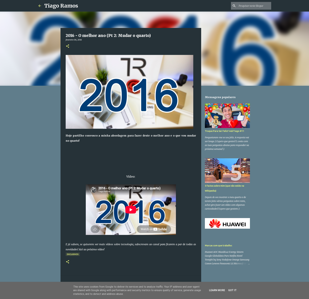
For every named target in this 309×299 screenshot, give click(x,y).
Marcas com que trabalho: (218, 245)
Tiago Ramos (61, 6)
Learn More (217, 290)
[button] (68, 46)
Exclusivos (73, 254)
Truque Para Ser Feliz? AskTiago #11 (224, 131)
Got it (232, 290)
